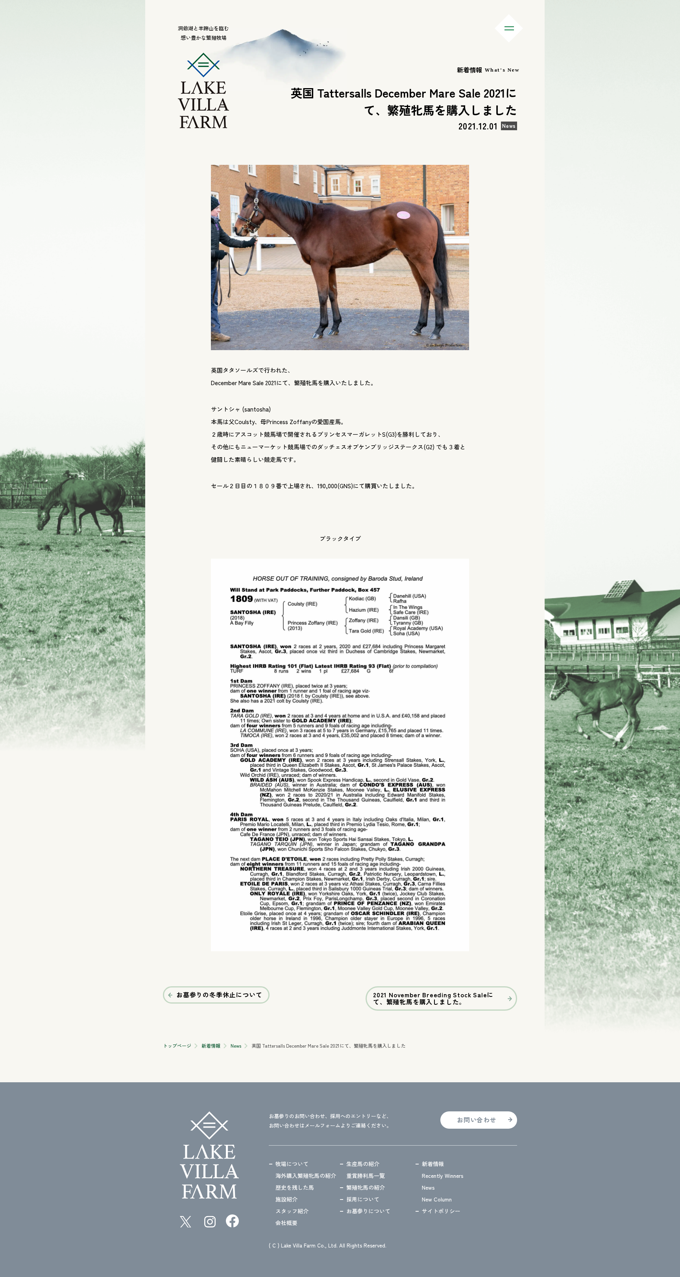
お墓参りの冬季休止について (219, 994)
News (236, 1045)
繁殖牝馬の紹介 (365, 1187)
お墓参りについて (368, 1211)
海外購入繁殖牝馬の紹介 (305, 1175)
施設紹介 (286, 1199)
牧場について (292, 1164)
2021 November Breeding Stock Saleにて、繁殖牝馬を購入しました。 (433, 998)
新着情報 (210, 1045)
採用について (362, 1199)
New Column (437, 1199)
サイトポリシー (441, 1211)
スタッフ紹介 (292, 1211)
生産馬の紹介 (362, 1164)
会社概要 (286, 1223)
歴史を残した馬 (294, 1187)
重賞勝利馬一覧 (365, 1175)
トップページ (177, 1045)
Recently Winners (443, 1175)
